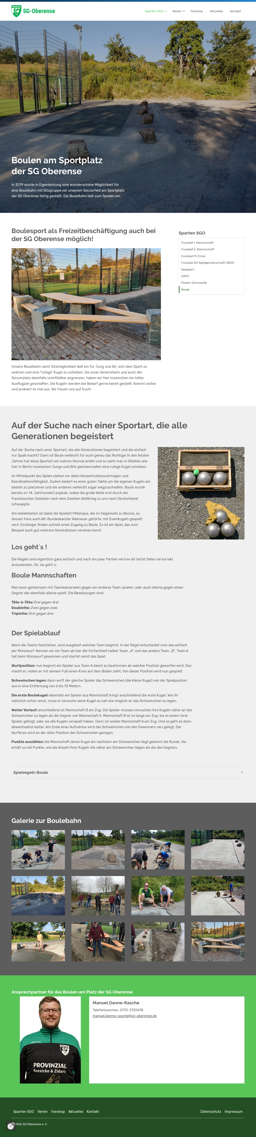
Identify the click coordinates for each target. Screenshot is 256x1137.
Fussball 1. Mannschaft (197, 242)
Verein (176, 11)
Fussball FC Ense (193, 256)
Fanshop (197, 11)
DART (185, 276)
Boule (185, 289)
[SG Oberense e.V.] (54, 11)
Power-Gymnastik (194, 282)
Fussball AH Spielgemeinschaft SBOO (207, 262)
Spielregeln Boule (30, 772)
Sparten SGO (154, 11)
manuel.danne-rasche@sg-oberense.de (125, 1016)
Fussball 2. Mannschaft (197, 249)
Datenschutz (210, 1111)
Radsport (187, 269)
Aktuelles (216, 11)
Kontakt (235, 11)
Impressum (234, 1111)
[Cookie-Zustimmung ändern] (11, 1126)
